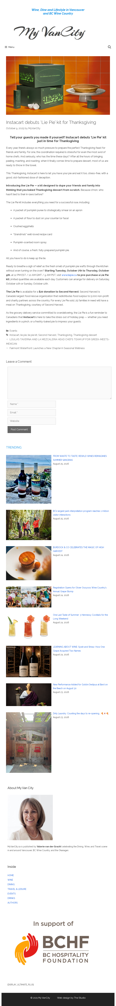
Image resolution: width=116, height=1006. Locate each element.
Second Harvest (47, 335)
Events (13, 330)
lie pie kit (32, 335)
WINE (10, 880)
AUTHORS (13, 903)
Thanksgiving (64, 335)
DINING (11, 884)
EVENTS (12, 893)
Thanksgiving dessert (85, 335)
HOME (11, 875)
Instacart (14, 335)
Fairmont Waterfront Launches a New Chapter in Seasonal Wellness (47, 348)
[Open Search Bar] (109, 47)
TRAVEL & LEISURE (17, 889)
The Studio (80, 997)
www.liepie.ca (69, 275)
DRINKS (11, 898)
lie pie (23, 335)
